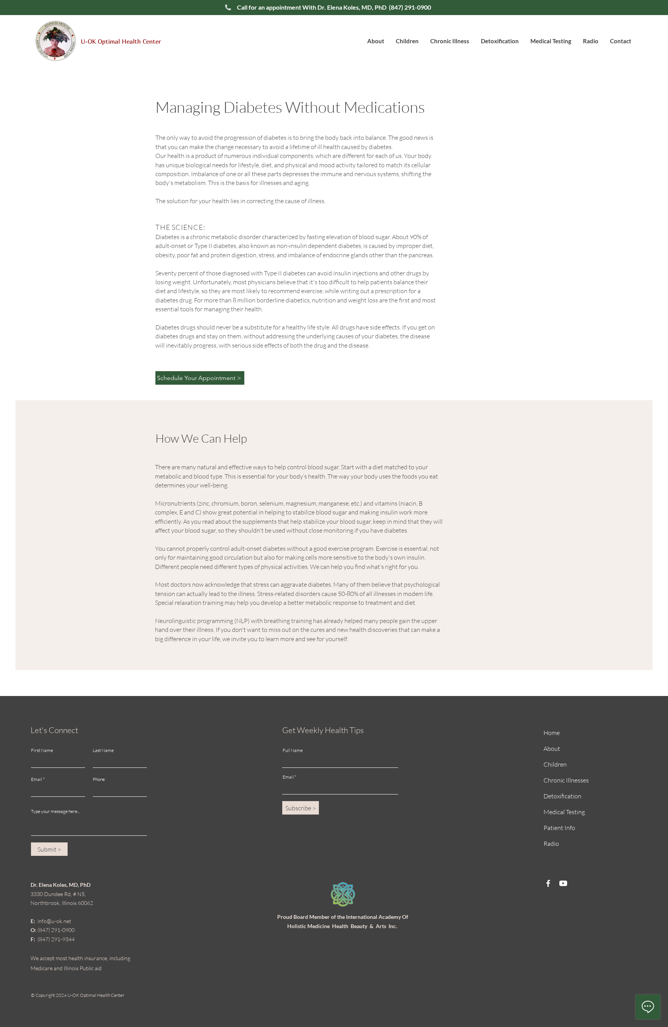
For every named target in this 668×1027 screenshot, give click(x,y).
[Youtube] (563, 883)
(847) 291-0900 (409, 7)
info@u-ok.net (51, 921)
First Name (42, 750)
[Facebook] (548, 883)
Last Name (103, 750)
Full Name (293, 750)
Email (36, 779)
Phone (99, 779)
